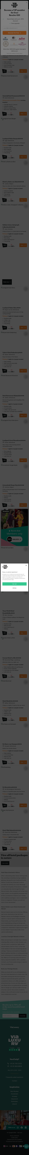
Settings (14, 587)
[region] (14, 577)
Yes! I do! (14, 583)
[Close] (26, 565)
